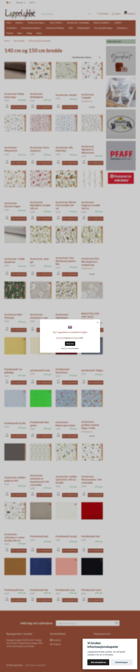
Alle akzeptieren (98, 662)
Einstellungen (121, 662)
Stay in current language (70, 348)
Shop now (70, 344)
